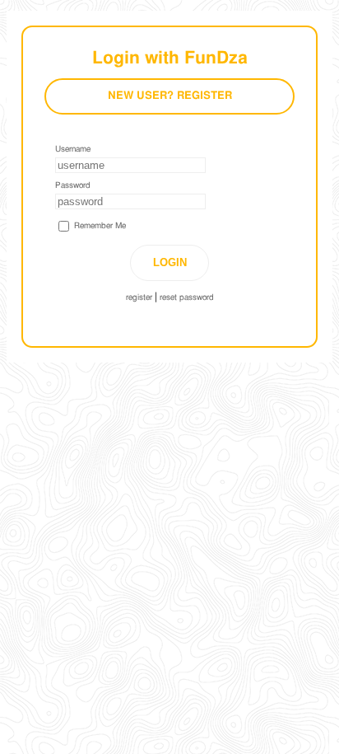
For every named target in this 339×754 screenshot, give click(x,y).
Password (73, 185)
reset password (187, 297)
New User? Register (170, 96)
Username (73, 149)
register (139, 297)
